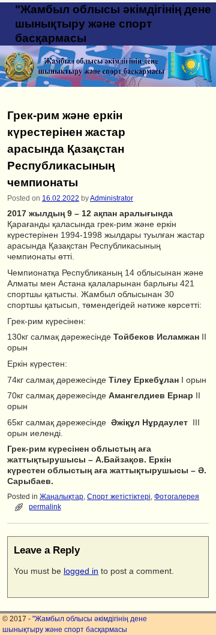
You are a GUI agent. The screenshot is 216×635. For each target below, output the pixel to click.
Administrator (111, 198)
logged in (81, 571)
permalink (45, 506)
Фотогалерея (176, 496)
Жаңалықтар (61, 496)
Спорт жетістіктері (119, 496)
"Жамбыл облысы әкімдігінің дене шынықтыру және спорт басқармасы (113, 23)
